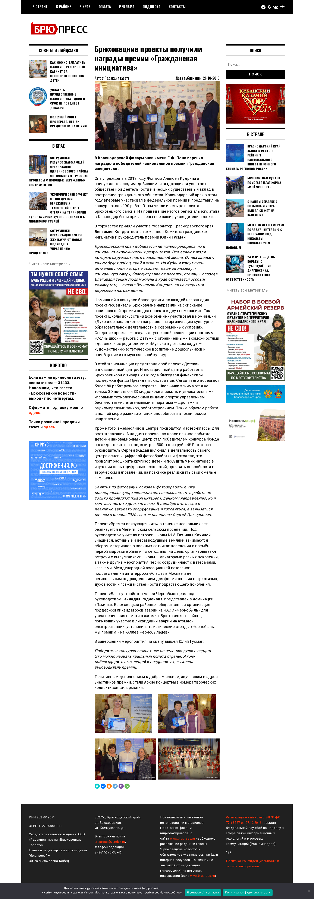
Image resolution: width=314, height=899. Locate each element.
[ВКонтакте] (103, 786)
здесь (34, 412)
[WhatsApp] (127, 786)
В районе (63, 6)
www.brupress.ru (182, 838)
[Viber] (121, 786)
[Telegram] (115, 786)
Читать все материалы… (51, 264)
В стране (40, 6)
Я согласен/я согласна (203, 892)
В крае (84, 6)
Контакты (177, 6)
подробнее (150, 888)
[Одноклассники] (109, 786)
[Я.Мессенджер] (97, 786)
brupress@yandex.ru (110, 842)
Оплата (105, 6)
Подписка (151, 6)
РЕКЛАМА (127, 6)
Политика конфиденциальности (247, 892)
